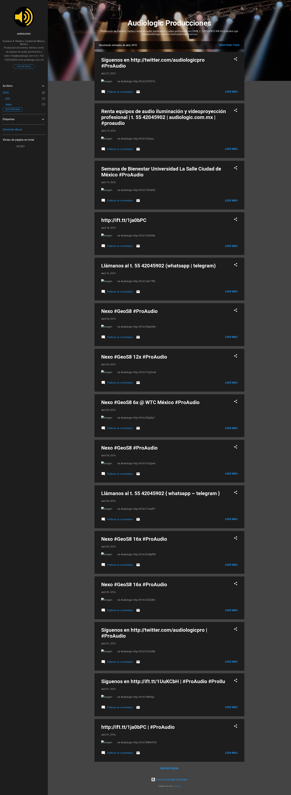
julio (7, 98)
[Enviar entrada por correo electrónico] (138, 93)
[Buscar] (242, 9)
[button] (236, 59)
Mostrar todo (229, 45)
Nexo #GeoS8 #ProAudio (129, 311)
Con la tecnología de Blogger (171, 779)
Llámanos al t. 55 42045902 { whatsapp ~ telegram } (160, 493)
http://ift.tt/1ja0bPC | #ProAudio (138, 727)
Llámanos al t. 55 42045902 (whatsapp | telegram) (158, 266)
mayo (8, 104)
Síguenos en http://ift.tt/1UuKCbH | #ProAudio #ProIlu (163, 681)
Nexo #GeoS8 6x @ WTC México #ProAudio (150, 402)
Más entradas (169, 768)
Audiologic (24, 33)
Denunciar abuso (12, 129)
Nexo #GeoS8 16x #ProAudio (134, 539)
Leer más (231, 91)
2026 (6, 92)
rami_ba (177, 786)
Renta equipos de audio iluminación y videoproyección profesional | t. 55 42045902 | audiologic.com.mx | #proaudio (163, 117)
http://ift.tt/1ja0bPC (123, 220)
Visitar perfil (24, 66)
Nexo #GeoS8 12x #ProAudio (134, 357)
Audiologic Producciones (169, 23)
